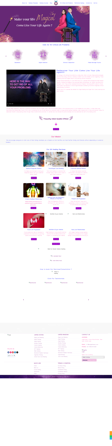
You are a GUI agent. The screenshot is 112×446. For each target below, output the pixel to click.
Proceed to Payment (92, 360)
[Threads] (17, 352)
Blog (51, 3)
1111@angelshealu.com (92, 344)
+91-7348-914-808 (91, 346)
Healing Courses (44, 3)
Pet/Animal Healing (79, 3)
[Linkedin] (15, 352)
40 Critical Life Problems (66, 3)
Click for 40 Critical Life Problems (56, 45)
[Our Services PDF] (111, 432)
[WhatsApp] (111, 436)
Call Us (95, 3)
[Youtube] (13, 352)
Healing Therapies (33, 3)
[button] (6, 56)
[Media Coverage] (111, 434)
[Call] (111, 438)
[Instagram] (11, 352)
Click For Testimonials (56, 278)
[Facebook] (8, 352)
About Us (24, 3)
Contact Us (89, 3)
